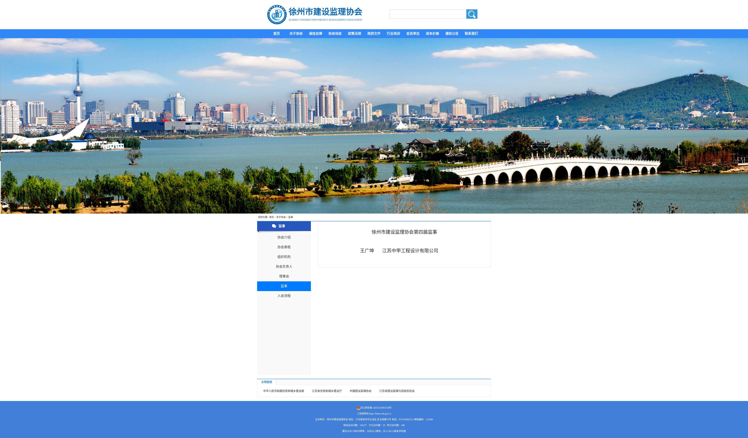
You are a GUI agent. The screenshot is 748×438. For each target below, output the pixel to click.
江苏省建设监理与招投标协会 (397, 390)
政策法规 (354, 33)
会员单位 (413, 33)
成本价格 (432, 33)
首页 (276, 33)
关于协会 (296, 33)
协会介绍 (284, 237)
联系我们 (471, 33)
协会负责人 (284, 266)
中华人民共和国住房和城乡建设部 (283, 390)
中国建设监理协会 (360, 390)
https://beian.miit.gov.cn (380, 413)
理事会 (284, 276)
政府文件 (374, 33)
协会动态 (335, 33)
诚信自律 (315, 33)
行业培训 (393, 33)
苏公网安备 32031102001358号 (376, 407)
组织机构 (284, 257)
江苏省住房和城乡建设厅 (327, 390)
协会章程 (284, 247)
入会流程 (284, 296)
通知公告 (452, 33)
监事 (290, 217)
